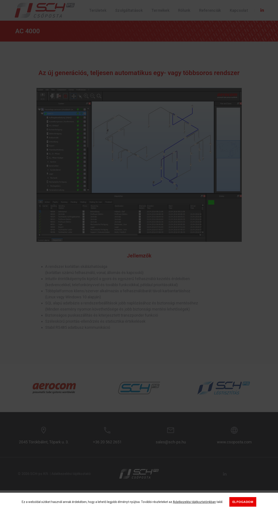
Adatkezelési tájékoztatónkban (194, 502)
